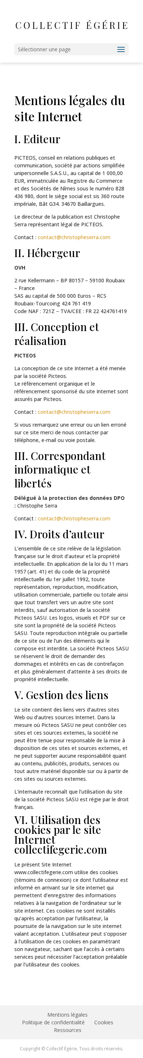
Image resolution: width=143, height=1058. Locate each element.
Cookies (103, 1022)
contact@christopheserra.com (74, 237)
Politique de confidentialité (53, 1022)
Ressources (67, 1030)
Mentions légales (67, 1014)
